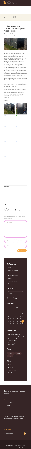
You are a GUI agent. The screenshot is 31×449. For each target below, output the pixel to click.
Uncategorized (11, 283)
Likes (15, 35)
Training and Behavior (13, 281)
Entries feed (11, 367)
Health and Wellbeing (13, 270)
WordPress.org (11, 372)
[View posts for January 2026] (8, 308)
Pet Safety (10, 278)
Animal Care (11, 267)
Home (14, 16)
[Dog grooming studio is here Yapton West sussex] (15, 44)
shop (10, 356)
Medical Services (12, 273)
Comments (9, 35)
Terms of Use (11, 447)
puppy (18, 353)
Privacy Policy (19, 447)
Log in (9, 364)
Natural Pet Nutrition (13, 275)
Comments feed (12, 370)
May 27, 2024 (11, 33)
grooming (11, 353)
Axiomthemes (9, 445)
